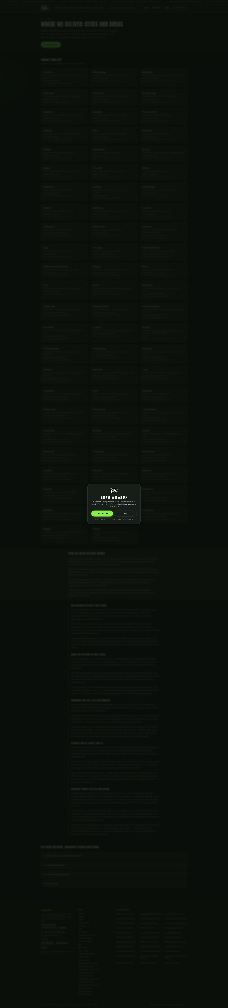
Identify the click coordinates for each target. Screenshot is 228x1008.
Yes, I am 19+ (102, 513)
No (125, 513)
